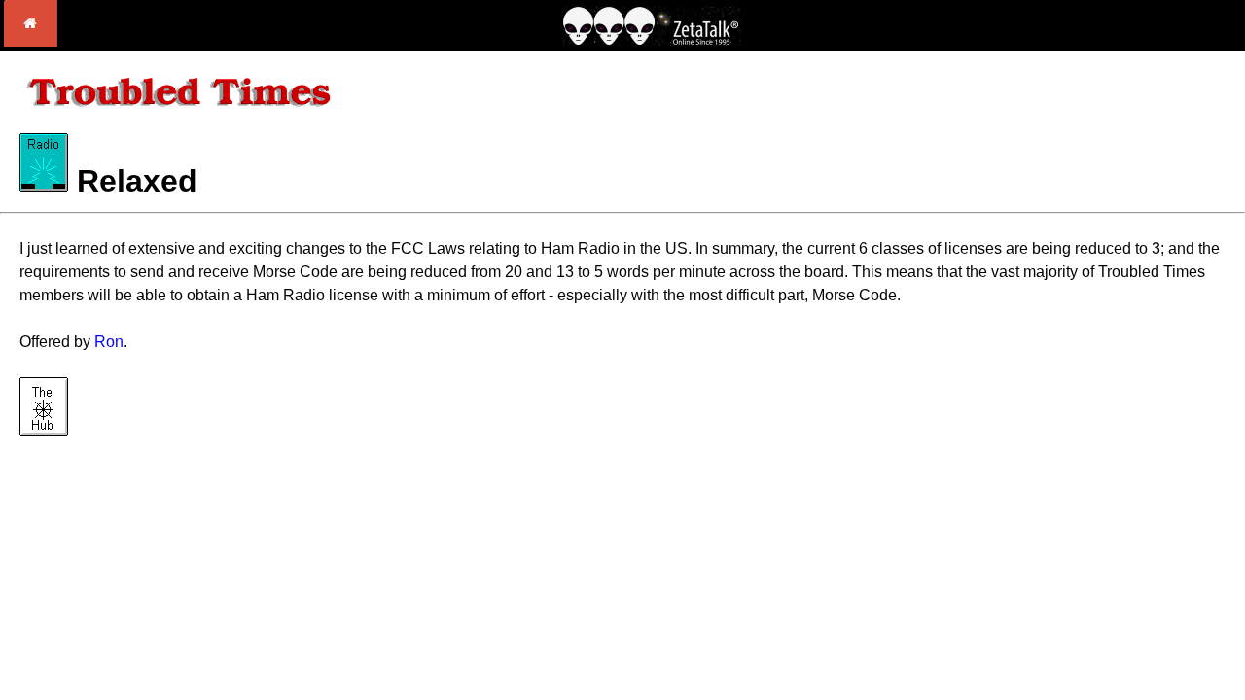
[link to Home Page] (30, 41)
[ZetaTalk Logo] (651, 40)
